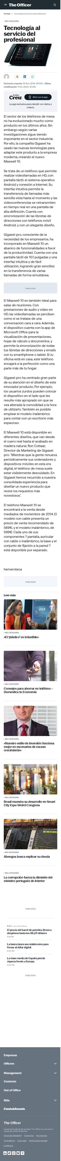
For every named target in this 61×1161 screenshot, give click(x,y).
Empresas (10, 1055)
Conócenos (29, 1135)
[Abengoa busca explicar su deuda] (30, 834)
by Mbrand (8, 1146)
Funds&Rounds (14, 1109)
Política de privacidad (38, 1141)
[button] (6, 5)
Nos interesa (41, 1135)
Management (13, 1073)
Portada (7, 14)
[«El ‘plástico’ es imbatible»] (30, 614)
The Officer (12, 1123)
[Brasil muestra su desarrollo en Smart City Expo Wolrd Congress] (30, 779)
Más (7, 1100)
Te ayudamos (9, 1141)
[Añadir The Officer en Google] (17, 76)
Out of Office (12, 1090)
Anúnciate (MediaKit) (13, 1135)
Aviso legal (21, 1141)
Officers (9, 1063)
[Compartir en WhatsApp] (32, 76)
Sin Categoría (12, 21)
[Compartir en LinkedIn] (24, 76)
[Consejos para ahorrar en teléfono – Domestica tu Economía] (30, 666)
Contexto (10, 1081)
